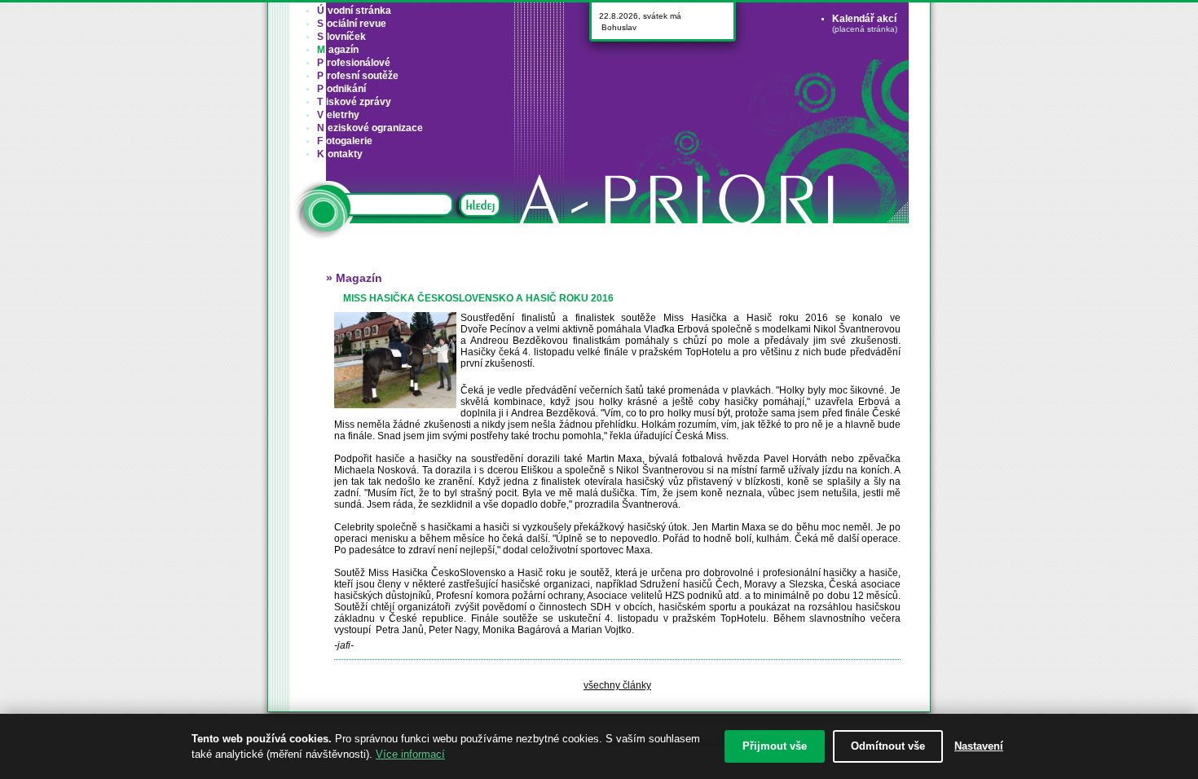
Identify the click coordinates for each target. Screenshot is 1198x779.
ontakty (340, 154)
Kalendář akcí (864, 18)
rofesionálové (353, 62)
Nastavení (978, 746)
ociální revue (351, 23)
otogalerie (344, 141)
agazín (338, 49)
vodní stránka (354, 10)
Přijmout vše (774, 746)
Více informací (410, 754)
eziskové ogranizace (370, 128)
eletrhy (338, 115)
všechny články (617, 685)
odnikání (341, 89)
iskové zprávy (354, 102)
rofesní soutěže (358, 75)
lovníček (341, 36)
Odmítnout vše (888, 746)
